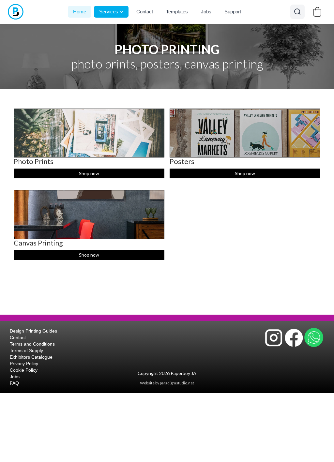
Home (79, 11)
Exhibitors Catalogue (31, 357)
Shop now (89, 173)
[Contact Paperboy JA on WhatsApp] (314, 337)
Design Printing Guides (33, 331)
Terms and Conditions (32, 344)
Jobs (206, 11)
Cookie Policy (24, 370)
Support (232, 11)
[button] (317, 11)
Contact (144, 11)
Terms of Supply (26, 350)
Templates (177, 11)
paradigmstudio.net (177, 382)
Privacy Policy (24, 363)
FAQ (14, 383)
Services (108, 11)
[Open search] (297, 12)
